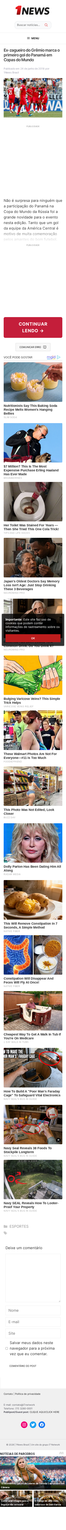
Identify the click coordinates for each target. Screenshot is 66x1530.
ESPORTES (19, 1226)
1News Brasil (11, 72)
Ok (33, 638)
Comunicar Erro (30, 347)
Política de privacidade (28, 1393)
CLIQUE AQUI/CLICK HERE (44, 1411)
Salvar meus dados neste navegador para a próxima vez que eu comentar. (32, 1348)
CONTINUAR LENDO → (33, 327)
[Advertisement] (33, 161)
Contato (8, 1393)
